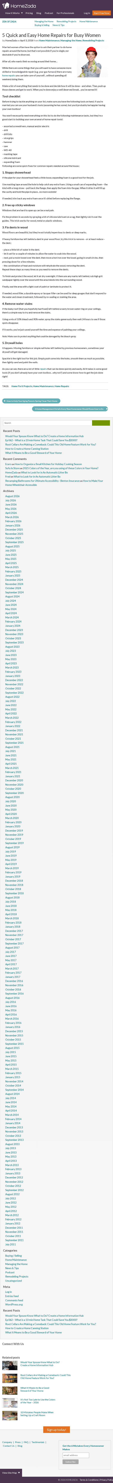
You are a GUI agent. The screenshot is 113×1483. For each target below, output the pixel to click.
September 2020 (14, 793)
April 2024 (11, 613)
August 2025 (12, 546)
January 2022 (12, 726)
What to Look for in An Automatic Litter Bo (44, 472)
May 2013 (10, 1156)
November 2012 (14, 1181)
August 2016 (12, 997)
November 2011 (14, 1231)
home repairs (8, 75)
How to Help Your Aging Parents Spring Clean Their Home (32, 401)
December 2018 (14, 880)
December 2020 (14, 780)
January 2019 (12, 876)
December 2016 (14, 981)
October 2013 (13, 1135)
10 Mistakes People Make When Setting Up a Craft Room (36, 1414)
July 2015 (10, 1052)
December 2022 (14, 680)
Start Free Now (101, 13)
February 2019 (13, 872)
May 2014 (10, 1106)
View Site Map (9, 1472)
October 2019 (13, 838)
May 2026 (10, 508)
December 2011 (14, 1227)
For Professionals (65, 13)
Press (18, 1442)
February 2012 (13, 1219)
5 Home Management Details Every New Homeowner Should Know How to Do (69, 409)
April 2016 (11, 1014)
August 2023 (12, 646)
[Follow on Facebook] (3, 1348)
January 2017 (12, 976)
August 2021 (12, 747)
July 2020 (10, 801)
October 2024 (13, 588)
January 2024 (12, 625)
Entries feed (12, 1296)
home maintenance (43, 386)
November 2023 (14, 634)
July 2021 (10, 751)
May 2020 (10, 809)
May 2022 (10, 709)
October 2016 (13, 989)
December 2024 (14, 579)
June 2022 (11, 705)
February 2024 (13, 621)
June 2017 (11, 955)
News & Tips (58, 25)
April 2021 (11, 763)
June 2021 (11, 755)
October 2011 (13, 1236)
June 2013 (11, 1152)
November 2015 (14, 1035)
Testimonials (37, 1442)
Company (7, 1442)
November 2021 (14, 734)
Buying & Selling (42, 25)
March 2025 (12, 567)
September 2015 (14, 1043)
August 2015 (12, 1047)
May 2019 (10, 859)
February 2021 (13, 772)
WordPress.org (14, 1304)
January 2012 (12, 1223)
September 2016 (14, 993)
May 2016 (10, 1010)
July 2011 (10, 1244)
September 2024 (14, 592)
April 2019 (11, 864)
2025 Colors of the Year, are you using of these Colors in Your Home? (60, 468)
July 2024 (10, 600)
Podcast (49, 13)
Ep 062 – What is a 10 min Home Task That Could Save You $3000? (41, 440)
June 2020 (11, 805)
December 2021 (14, 730)
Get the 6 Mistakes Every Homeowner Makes (83, 1447)
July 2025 (10, 550)
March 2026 (12, 517)
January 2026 (12, 525)
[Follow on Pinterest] (11, 1348)
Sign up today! (56, 1429)
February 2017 (13, 972)
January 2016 (12, 1026)
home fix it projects (21, 386)
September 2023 (14, 642)
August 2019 (12, 847)
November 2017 (14, 935)
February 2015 (13, 1073)
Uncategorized (13, 1280)
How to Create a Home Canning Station (27, 448)
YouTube (18, 1453)
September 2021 (14, 742)
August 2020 (12, 797)
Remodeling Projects (66, 21)
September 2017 (14, 943)
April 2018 (11, 914)
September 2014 (14, 1089)
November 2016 (14, 985)
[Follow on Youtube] (78, 1348)
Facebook (3, 1453)
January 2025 (12, 575)
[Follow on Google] (74, 1348)
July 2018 (10, 901)
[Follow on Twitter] (6, 1348)
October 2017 (13, 939)
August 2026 (12, 496)
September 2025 (14, 542)
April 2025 (11, 563)
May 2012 (10, 1206)
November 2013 (14, 1131)
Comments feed (14, 1300)
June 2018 (11, 905)
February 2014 (13, 1119)
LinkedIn (14, 1453)
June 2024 (11, 604)
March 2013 (12, 1165)
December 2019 (14, 830)
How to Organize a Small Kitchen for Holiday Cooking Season (48, 464)
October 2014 (13, 1085)
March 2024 (12, 617)
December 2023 (14, 630)
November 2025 (14, 533)
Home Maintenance (89, 21)
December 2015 (14, 1031)
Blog (38, 13)
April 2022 (11, 713)
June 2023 (11, 655)
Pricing (29, 13)
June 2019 (11, 855)
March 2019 (12, 868)
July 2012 (10, 1198)
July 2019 (10, 851)
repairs (43, 368)
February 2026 (13, 521)
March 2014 (12, 1114)
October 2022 (13, 688)
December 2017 (14, 930)
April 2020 (11, 813)
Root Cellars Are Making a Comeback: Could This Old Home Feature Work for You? (50, 444)
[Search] (101, 423)
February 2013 (13, 1169)
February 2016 (13, 1022)
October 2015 (13, 1039)
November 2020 (14, 784)
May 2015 (10, 1060)
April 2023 (11, 663)
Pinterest (11, 1453)
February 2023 (13, 671)
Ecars (8, 464)
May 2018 (10, 910)
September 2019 (14, 843)
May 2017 (10, 960)
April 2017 (11, 964)
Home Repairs (62, 386)
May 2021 (10, 759)
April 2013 (11, 1160)
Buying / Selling (13, 1255)
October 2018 (13, 889)
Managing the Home (44, 21)
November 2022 (14, 684)
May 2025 (10, 558)
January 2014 (12, 1123)
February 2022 (13, 721)
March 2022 (12, 717)
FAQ (26, 1442)
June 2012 (11, 1202)
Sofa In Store (12, 468)
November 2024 (14, 584)
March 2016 (12, 1018)
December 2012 (14, 1177)
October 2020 (13, 788)
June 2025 (11, 554)
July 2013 (10, 1148)
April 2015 (11, 1064)
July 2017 (10, 951)
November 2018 (14, 884)
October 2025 (13, 538)
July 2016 (10, 1001)
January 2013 (12, 1173)
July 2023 (10, 650)
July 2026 (10, 500)
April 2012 (11, 1211)
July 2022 (10, 701)
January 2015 (12, 1077)
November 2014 (14, 1081)
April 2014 (11, 1110)
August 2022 (12, 696)
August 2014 (12, 1093)
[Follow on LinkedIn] (69, 1348)
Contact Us (8, 1445)
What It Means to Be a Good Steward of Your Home (33, 452)
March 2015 (12, 1068)
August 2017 (12, 947)
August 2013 (12, 1144)
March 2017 (12, 968)
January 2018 (12, 926)
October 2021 (13, 738)
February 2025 (13, 571)
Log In (87, 13)
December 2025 (14, 529)
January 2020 (12, 826)
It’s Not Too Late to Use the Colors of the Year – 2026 (37, 1401)
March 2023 (12, 667)
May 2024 (10, 609)
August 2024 (12, 596)
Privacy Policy (106, 1480)
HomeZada (11, 472)
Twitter (6, 1453)
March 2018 (12, 918)
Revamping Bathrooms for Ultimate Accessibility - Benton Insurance (42, 480)
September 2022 (14, 692)
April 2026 (11, 512)
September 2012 (14, 1190)
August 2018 (12, 897)
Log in (8, 1291)
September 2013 (14, 1139)
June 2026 (11, 504)
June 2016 (11, 1006)
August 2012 (12, 1194)
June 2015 (11, 1056)
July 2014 (10, 1098)
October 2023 (13, 638)
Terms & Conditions (89, 1480)
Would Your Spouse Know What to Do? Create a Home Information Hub (44, 436)
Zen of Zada (9, 21)
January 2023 (12, 676)
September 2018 (14, 893)
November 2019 (14, 834)
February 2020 (13, 822)
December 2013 (14, 1127)
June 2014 (11, 1102)
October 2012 (13, 1185)
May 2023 (10, 659)
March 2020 (12, 818)
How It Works (12, 13)
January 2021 (12, 776)
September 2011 (14, 1240)
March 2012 (12, 1215)
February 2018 (13, 922)
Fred (7, 476)
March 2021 (12, 767)
